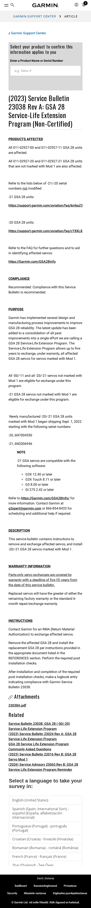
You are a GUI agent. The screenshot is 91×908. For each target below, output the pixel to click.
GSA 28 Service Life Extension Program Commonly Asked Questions (38, 746)
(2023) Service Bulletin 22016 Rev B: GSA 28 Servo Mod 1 (42, 756)
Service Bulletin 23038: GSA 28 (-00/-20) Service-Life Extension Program (39, 726)
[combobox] (45, 71)
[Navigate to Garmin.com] (45, 5)
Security (12, 893)
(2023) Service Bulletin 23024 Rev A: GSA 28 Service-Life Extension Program (42, 736)
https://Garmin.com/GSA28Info (32, 262)
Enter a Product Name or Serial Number (36, 60)
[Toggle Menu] (2, 4)
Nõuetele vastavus (35, 893)
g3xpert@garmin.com (24, 508)
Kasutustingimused (45, 885)
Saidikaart (21, 885)
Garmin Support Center (34, 16)
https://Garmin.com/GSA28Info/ (45, 498)
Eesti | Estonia (45, 878)
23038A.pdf (17, 705)
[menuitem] (12, 5)
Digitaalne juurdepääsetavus (70, 893)
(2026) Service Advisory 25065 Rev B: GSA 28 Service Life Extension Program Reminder (43, 767)
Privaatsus (70, 885)
